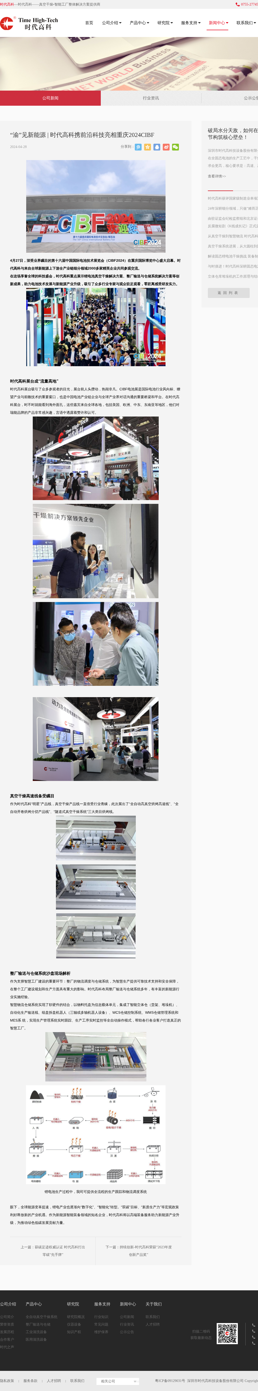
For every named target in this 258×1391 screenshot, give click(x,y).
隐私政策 (7, 1381)
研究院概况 (76, 1317)
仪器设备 (74, 1324)
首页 (89, 23)
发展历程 (7, 1332)
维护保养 (101, 1332)
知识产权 (74, 1332)
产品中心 (138, 23)
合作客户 (7, 1339)
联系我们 (245, 23)
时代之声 (7, 1347)
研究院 (163, 23)
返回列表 (229, 293)
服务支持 (189, 23)
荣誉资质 (7, 1324)
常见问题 (101, 1324)
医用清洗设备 (36, 1339)
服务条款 (30, 1381)
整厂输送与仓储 (38, 1324)
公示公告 (127, 1332)
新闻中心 (217, 23)
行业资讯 (151, 98)
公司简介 (7, 1317)
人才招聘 (153, 1324)
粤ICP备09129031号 (170, 1381)
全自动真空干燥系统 (41, 1317)
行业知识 (101, 1317)
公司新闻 (50, 98)
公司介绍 (110, 23)
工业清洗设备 (36, 1332)
